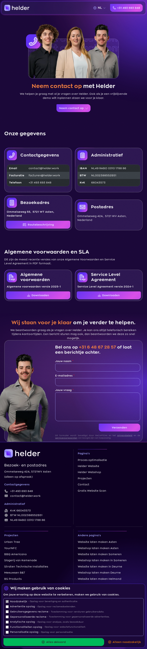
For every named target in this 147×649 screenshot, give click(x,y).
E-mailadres (64, 375)
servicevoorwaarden (66, 438)
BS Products (13, 579)
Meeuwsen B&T (14, 572)
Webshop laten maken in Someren (102, 560)
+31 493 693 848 (21, 491)
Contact (83, 484)
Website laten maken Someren (100, 554)
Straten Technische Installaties (26, 566)
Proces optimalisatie (92, 460)
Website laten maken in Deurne (100, 566)
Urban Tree (12, 542)
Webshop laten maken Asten (98, 548)
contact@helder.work (25, 496)
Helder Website (88, 466)
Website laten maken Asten (97, 542)
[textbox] (100, 7)
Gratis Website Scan (92, 490)
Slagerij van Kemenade (20, 560)
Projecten (85, 478)
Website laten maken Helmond (99, 579)
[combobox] (101, 8)
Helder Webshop (89, 472)
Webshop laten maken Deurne (99, 572)
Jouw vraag (63, 390)
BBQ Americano (15, 554)
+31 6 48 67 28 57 (97, 347)
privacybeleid (124, 435)
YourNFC (10, 548)
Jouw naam (63, 361)
